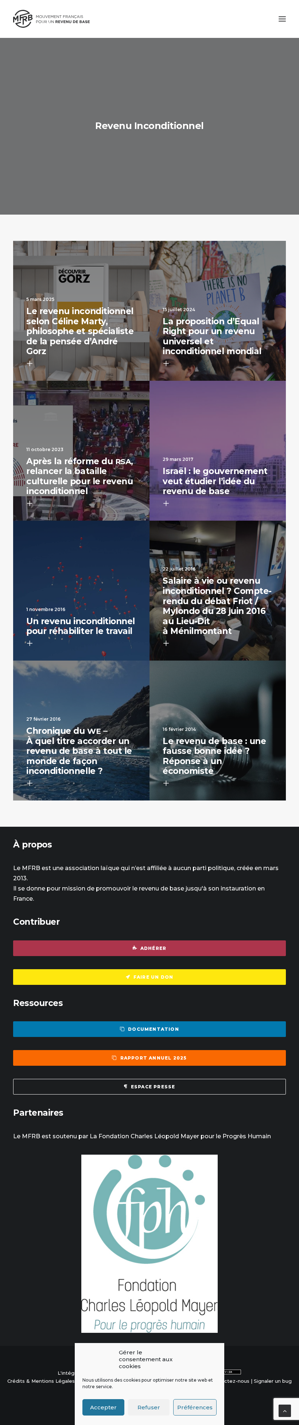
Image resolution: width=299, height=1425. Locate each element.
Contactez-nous (229, 1381)
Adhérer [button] (153, 948)
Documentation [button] (153, 1029)
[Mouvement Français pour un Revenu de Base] (51, 19)
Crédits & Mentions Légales (41, 1381)
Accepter (103, 1407)
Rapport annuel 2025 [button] (153, 1058)
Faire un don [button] (153, 977)
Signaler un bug (273, 1381)
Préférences (195, 1407)
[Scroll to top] (285, 1410)
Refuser (148, 1407)
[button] (282, 19)
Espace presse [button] (153, 1086)
